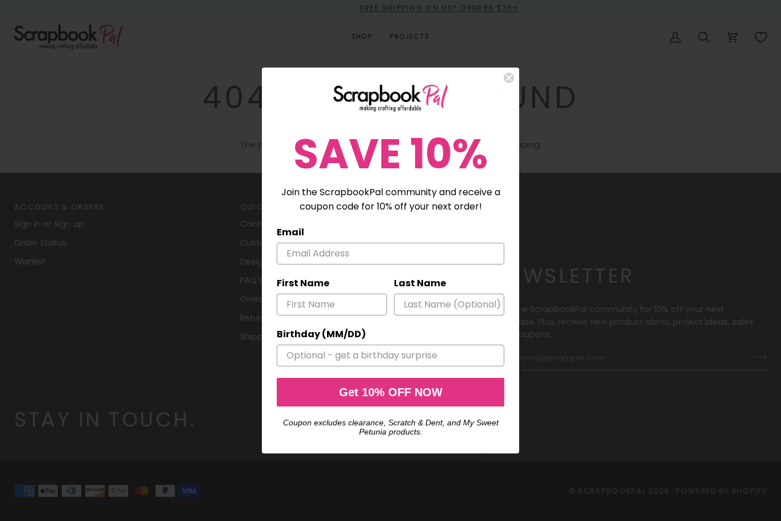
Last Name (420, 283)
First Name (303, 283)
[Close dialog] (509, 78)
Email (290, 232)
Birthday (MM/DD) (321, 334)
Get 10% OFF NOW (391, 392)
